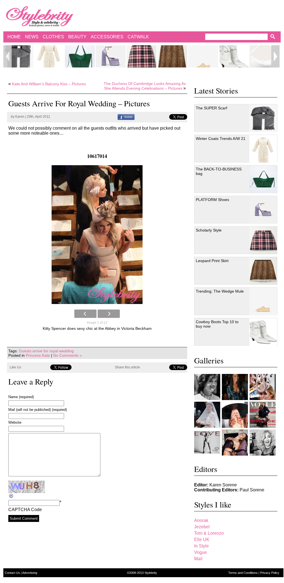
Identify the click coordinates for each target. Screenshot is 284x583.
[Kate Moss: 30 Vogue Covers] (263, 415)
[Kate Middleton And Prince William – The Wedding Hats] (263, 387)
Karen (19, 117)
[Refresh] (11, 496)
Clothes (53, 36)
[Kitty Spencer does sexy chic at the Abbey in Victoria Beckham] (97, 234)
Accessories (107, 36)
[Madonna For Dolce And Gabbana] (263, 442)
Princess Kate (38, 355)
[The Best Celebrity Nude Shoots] (207, 442)
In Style (201, 546)
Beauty (77, 36)
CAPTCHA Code (25, 509)
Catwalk (138, 36)
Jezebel (202, 526)
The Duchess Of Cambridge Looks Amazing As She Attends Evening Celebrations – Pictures (145, 86)
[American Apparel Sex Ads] (235, 442)
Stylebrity (150, 572)
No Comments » (67, 355)
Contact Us (13, 572)
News (32, 36)
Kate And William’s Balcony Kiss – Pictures (49, 84)
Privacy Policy (269, 572)
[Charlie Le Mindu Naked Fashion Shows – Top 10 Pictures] (235, 415)
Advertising (29, 572)
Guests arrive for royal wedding (46, 351)
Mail (198, 558)
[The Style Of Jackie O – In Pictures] (207, 387)
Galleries (209, 360)
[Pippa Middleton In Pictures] (235, 387)
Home (14, 36)
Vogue (200, 552)
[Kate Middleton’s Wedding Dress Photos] (207, 415)
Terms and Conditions (243, 572)
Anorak (201, 520)
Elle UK (201, 539)
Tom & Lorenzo (209, 533)
